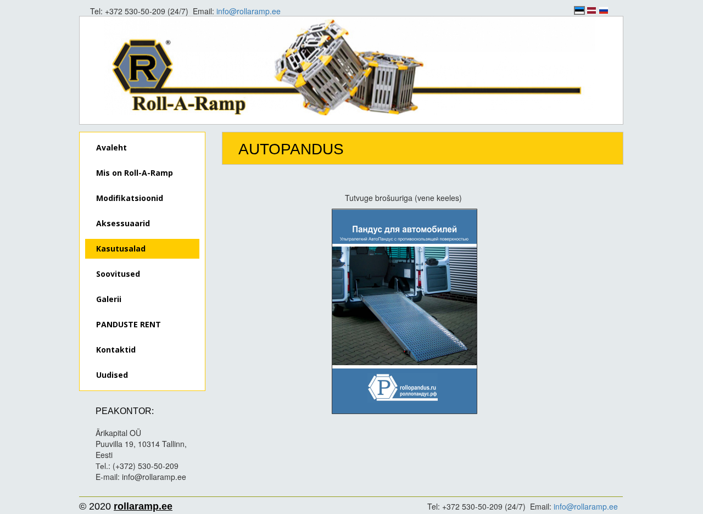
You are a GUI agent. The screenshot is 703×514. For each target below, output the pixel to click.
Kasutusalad (121, 248)
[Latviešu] (591, 10)
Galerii (108, 299)
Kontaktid (116, 349)
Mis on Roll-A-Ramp (134, 172)
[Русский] (604, 10)
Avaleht (111, 147)
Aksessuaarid (123, 223)
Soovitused (118, 274)
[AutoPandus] (404, 311)
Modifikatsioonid (129, 198)
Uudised (112, 375)
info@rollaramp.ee (248, 10)
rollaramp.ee (143, 506)
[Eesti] (579, 10)
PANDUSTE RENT (128, 324)
